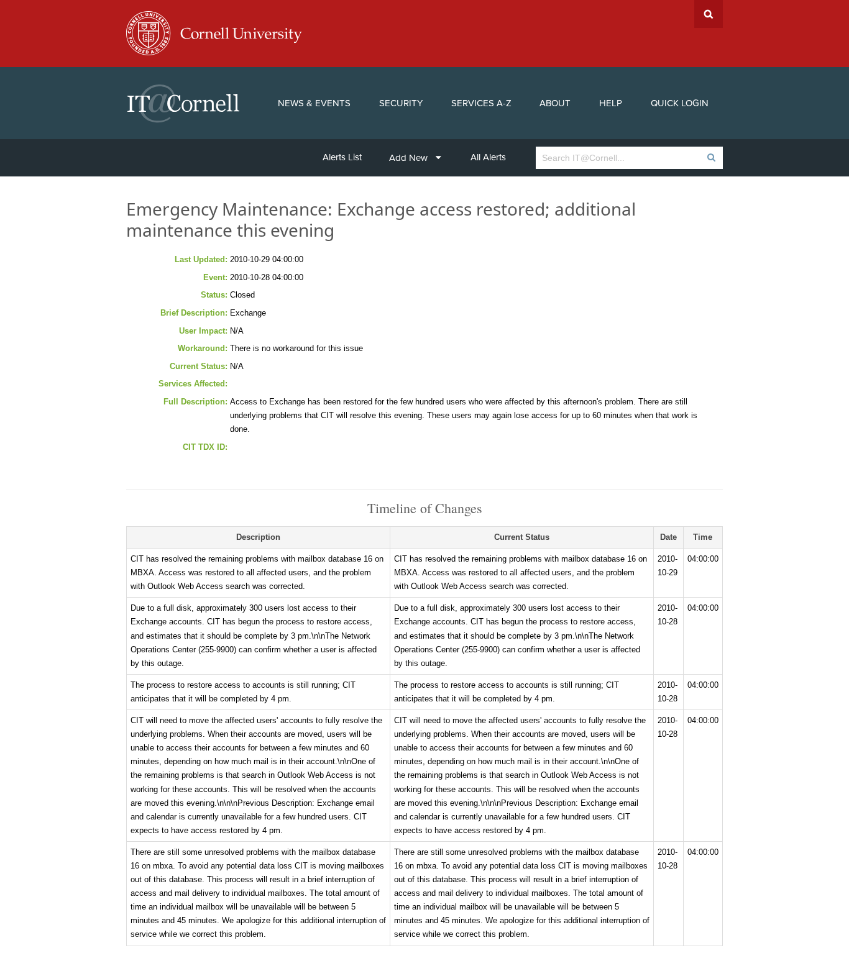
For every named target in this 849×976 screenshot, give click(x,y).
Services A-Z (481, 103)
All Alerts (488, 157)
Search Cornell (708, 14)
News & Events (314, 103)
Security (401, 103)
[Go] (711, 158)
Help (610, 103)
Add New (408, 157)
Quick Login (680, 103)
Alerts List (342, 157)
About (555, 103)
